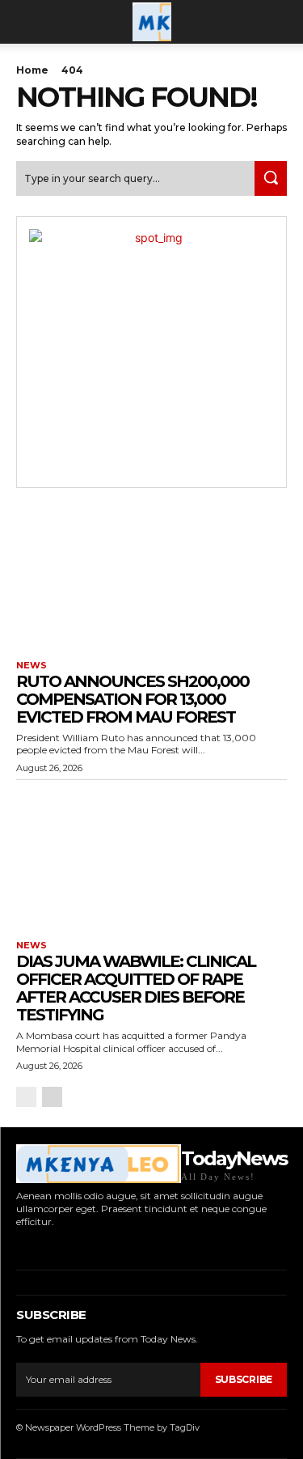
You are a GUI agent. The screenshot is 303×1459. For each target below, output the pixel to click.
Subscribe (243, 1379)
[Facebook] (18, 1244)
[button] (27, 22)
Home (32, 70)
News (31, 665)
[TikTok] (68, 1244)
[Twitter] (92, 1244)
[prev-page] (26, 1097)
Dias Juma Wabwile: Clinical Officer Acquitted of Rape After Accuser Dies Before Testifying (135, 988)
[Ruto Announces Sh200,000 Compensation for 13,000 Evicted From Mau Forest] (151, 576)
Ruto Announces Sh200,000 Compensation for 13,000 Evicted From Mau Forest (132, 699)
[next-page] (52, 1097)
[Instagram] (43, 1244)
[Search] (271, 178)
